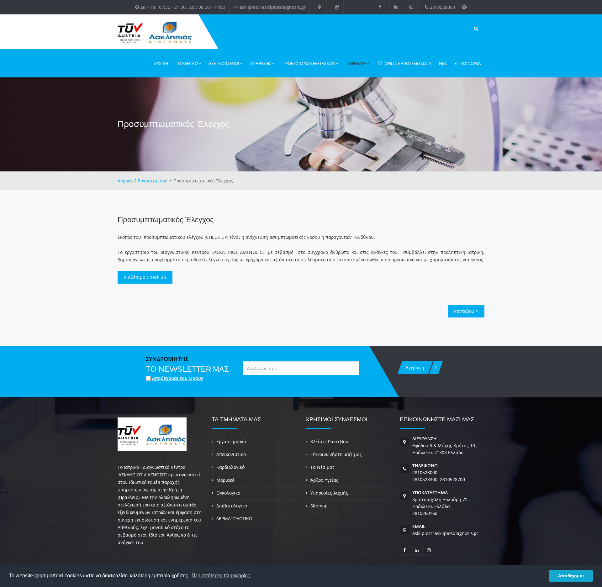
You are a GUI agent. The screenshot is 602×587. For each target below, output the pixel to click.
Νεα (443, 63)
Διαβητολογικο (231, 506)
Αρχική (125, 181)
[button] (542, 576)
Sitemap (319, 506)
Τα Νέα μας (322, 467)
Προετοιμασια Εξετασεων (309, 63)
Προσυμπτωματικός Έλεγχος (166, 219)
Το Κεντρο (187, 63)
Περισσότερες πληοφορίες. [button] (221, 575)
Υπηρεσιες (261, 63)
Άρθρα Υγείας (324, 480)
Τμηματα (356, 63)
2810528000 (424, 472)
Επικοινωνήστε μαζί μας (336, 454)
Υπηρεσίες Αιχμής (329, 493)
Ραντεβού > (466, 311)
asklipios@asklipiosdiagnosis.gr (445, 533)
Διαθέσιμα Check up (145, 277)
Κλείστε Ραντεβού (329, 441)
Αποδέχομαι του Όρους (177, 378)
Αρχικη (161, 63)
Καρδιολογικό (230, 467)
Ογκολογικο (228, 493)
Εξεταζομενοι (224, 63)
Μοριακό (225, 480)
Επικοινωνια (467, 63)
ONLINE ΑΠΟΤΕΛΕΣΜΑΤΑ (407, 63)
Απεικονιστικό (231, 454)
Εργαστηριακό (152, 181)
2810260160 (424, 513)
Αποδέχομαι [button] (571, 575)
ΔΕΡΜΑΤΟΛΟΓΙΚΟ (234, 518)
